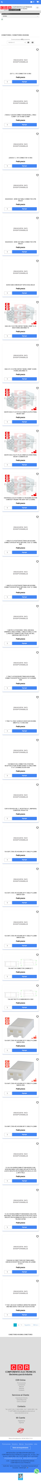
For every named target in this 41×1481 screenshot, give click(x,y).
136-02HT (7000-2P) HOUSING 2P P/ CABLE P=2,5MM (20, 851)
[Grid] (28, 42)
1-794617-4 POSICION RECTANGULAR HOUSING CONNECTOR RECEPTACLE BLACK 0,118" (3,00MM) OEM (20, 678)
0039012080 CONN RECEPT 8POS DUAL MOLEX (20, 285)
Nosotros (15, 1444)
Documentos (29, 1444)
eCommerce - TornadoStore (20, 1466)
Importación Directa (21, 1398)
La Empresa (21, 1385)
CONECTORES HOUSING (20, 35)
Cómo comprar (21, 1401)
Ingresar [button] (21, 1422)
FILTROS (5, 16)
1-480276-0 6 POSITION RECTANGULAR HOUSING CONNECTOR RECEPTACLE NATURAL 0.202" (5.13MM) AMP (20, 587)
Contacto (21, 1390)
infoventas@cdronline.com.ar (13, 1458)
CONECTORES (6, 35)
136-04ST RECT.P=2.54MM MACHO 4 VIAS (20, 999)
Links (35, 1444)
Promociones (21, 1383)
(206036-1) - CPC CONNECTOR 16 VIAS (20, 158)
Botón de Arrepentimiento (20, 1447)
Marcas (21, 1386)
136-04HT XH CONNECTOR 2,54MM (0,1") (20, 968)
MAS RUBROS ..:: (14, 10)
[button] (31, 1)
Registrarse (21, 1421)
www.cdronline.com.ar (30, 1458)
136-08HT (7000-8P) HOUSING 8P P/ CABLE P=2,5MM (20, 1126)
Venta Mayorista (21, 1400)
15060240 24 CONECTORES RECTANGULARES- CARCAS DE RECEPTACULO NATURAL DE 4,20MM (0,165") (20, 1262)
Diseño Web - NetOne (8, 1466)
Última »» (35, 1325)
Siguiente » (27, 1325)
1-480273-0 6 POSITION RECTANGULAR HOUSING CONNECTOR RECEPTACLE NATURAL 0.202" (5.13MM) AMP (20, 542)
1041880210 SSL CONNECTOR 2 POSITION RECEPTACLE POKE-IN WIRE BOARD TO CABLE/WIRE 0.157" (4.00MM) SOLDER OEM (20, 765)
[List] (32, 42)
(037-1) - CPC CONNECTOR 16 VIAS (20, 73)
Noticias (21, 1388)
